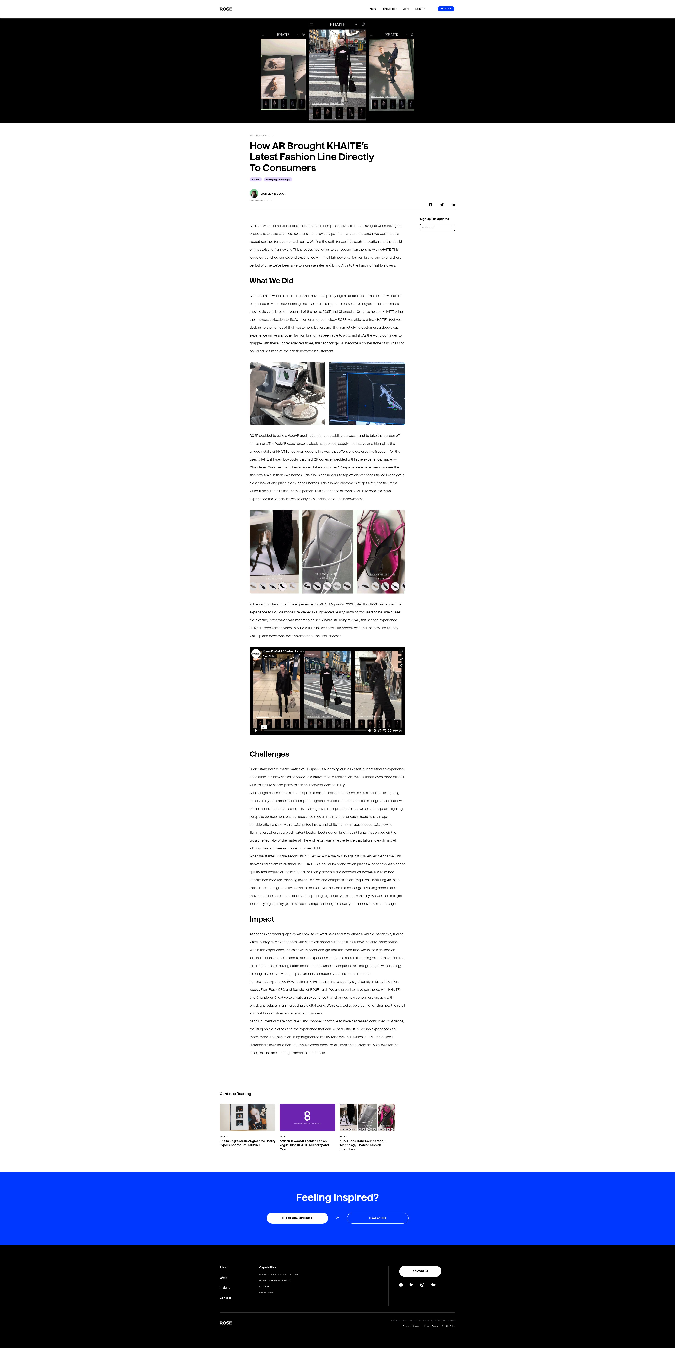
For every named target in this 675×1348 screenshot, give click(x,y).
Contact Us (420, 1271)
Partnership (267, 1293)
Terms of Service (411, 1326)
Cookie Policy (448, 1326)
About (373, 9)
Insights (420, 9)
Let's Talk (446, 9)
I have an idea (377, 1218)
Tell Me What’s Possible (297, 1218)
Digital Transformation (275, 1280)
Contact (225, 1297)
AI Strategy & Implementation (278, 1274)
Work (406, 9)
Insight (225, 1287)
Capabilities (390, 9)
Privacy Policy (431, 1326)
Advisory (265, 1286)
